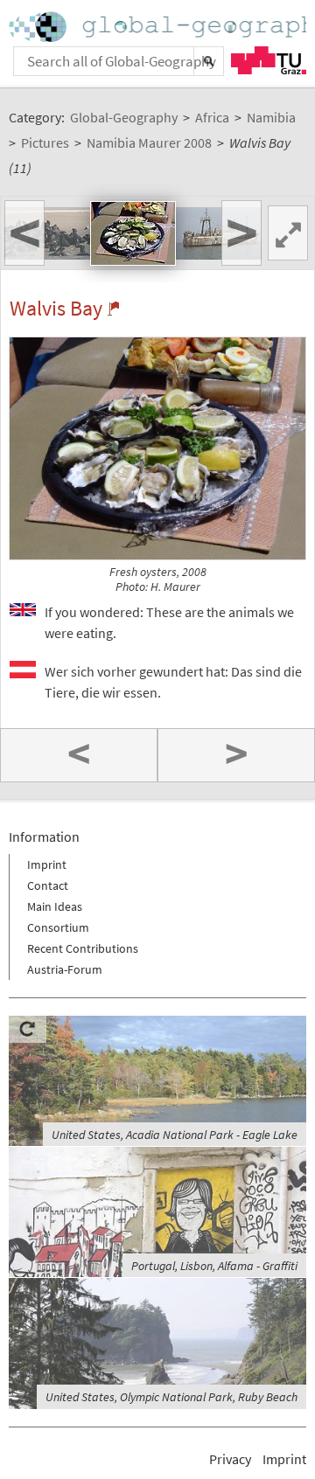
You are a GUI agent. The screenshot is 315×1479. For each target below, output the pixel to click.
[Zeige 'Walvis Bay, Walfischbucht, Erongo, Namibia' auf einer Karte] (113, 309)
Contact (47, 885)
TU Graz (268, 60)
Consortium (58, 927)
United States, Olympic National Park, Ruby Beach (172, 1397)
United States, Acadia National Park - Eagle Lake (175, 1134)
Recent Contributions (82, 948)
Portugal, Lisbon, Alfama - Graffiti (214, 1266)
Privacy (230, 1459)
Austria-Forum (64, 969)
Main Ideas (54, 906)
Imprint (46, 864)
